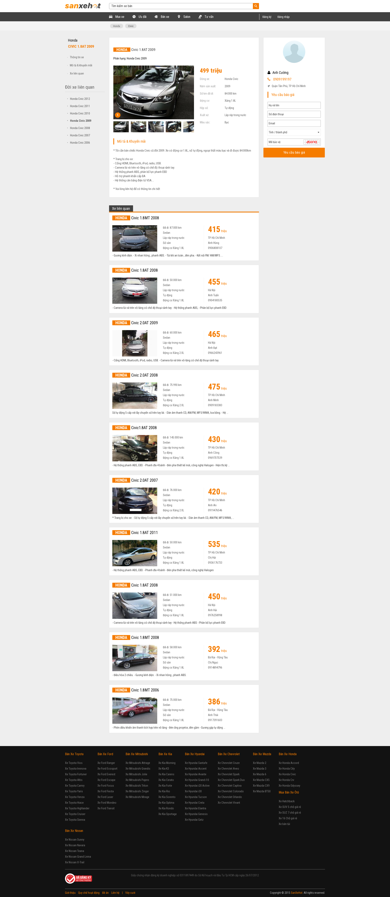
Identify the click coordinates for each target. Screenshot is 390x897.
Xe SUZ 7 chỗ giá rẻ (290, 812)
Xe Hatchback (287, 801)
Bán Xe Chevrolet (229, 754)
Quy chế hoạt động (89, 892)
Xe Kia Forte (165, 785)
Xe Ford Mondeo (107, 802)
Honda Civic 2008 (78, 128)
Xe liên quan (77, 73)
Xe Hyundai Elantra (195, 808)
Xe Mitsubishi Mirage (137, 797)
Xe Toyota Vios (73, 763)
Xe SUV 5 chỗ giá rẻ (290, 807)
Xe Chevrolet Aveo (228, 768)
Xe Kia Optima (166, 802)
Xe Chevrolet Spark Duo (231, 780)
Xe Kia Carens (166, 774)
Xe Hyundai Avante (195, 774)
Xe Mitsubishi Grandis (138, 768)
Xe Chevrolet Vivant (229, 802)
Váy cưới (130, 892)
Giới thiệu (70, 892)
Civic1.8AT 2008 (136, 427)
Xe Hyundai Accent (196, 768)
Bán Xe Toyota (74, 754)
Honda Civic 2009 (79, 120)
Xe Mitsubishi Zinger (137, 791)
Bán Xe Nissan (74, 831)
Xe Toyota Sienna (75, 819)
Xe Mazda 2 (259, 763)
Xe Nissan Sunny (74, 839)
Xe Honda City (287, 768)
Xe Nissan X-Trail (74, 862)
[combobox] (294, 132)
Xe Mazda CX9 (261, 785)
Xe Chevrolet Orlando (230, 797)
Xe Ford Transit (106, 808)
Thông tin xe (77, 57)
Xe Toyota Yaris (74, 791)
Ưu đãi (142, 17)
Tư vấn (208, 17)
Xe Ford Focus (106, 785)
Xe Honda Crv (286, 780)
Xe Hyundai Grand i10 (197, 780)
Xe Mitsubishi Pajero (137, 780)
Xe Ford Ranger (106, 763)
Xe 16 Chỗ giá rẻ (288, 818)
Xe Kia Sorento (167, 797)
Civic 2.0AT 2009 (136, 322)
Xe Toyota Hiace (74, 802)
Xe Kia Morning (167, 763)
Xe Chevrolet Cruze (229, 763)
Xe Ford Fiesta (106, 791)
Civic (130, 26)
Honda (116, 26)
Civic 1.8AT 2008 (136, 270)
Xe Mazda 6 (259, 774)
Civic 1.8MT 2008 (137, 217)
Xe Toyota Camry (74, 785)
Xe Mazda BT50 (262, 791)
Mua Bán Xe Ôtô (289, 792)
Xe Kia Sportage (167, 814)
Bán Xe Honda (288, 754)
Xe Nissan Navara (75, 845)
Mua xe (119, 17)
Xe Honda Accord (289, 763)
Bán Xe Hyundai (195, 754)
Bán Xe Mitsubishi (137, 754)
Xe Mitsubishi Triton (137, 785)
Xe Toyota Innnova (75, 768)
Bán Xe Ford (105, 754)
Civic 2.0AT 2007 (136, 480)
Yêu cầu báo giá (294, 152)
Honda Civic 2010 (78, 113)
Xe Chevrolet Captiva (230, 785)
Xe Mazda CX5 (261, 780)
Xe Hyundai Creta (194, 802)
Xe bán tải (284, 824)
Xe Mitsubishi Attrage (138, 763)
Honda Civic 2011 (78, 106)
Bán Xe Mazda (262, 754)
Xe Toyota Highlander (77, 808)
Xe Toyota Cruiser (75, 814)
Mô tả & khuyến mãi (81, 65)
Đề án (105, 892)
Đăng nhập (283, 16)
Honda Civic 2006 (78, 142)
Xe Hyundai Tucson (196, 797)
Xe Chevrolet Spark (228, 774)
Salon (186, 17)
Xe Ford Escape (106, 780)
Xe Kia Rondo (166, 808)
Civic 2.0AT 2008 (136, 375)
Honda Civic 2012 (78, 98)
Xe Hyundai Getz (194, 819)
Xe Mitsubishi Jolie (136, 774)
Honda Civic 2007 (78, 135)
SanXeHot (296, 892)
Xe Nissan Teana (74, 851)
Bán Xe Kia (165, 754)
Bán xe (164, 17)
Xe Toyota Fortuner (76, 774)
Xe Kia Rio (164, 791)
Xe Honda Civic (287, 774)
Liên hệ (115, 892)
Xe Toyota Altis (73, 780)
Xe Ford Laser (105, 797)
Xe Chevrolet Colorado (231, 791)
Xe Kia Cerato (166, 780)
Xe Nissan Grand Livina (78, 856)
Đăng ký (266, 16)
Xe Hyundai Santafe (196, 763)
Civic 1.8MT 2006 (137, 690)
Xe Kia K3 (163, 768)
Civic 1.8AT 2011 (136, 532)
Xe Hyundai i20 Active (197, 785)
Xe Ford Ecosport (107, 768)
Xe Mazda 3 (259, 768)
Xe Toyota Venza (74, 797)
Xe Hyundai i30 (193, 791)
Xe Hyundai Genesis (196, 814)
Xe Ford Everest (106, 774)
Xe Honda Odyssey (289, 785)
